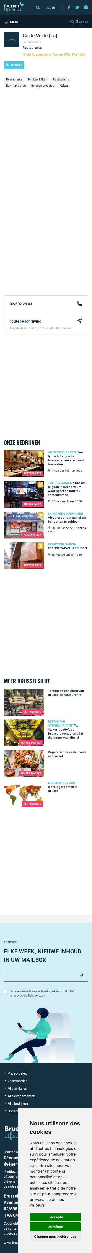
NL (38, 7)
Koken (64, 85)
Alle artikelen (17, 1088)
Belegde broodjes (42, 85)
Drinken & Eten (37, 79)
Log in (50, 7)
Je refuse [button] (55, 1227)
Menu (15, 22)
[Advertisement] (46, 131)
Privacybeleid (17, 1073)
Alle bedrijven (17, 1104)
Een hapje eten (16, 85)
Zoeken (82, 22)
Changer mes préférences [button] (55, 1236)
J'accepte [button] (55, 1217)
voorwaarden (17, 1081)
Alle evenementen (21, 1096)
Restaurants (14, 79)
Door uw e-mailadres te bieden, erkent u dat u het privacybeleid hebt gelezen (42, 993)
